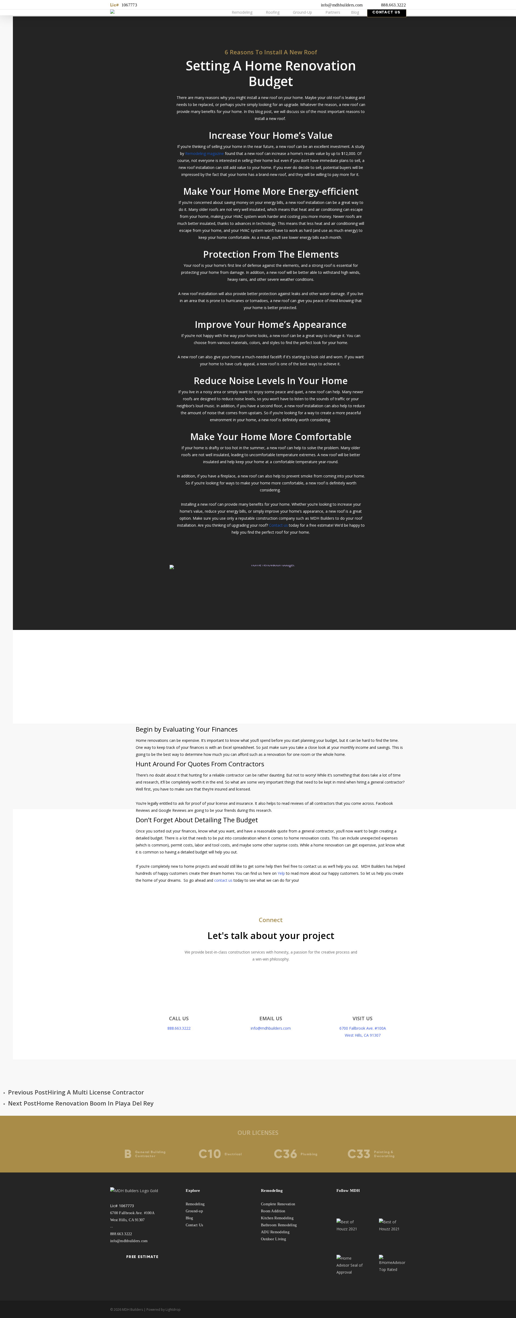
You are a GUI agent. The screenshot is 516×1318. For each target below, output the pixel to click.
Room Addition (273, 1211)
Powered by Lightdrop (163, 1309)
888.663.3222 (393, 5)
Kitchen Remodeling (277, 1218)
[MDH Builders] (121, 12)
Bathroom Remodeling (279, 1225)
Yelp (281, 873)
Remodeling (195, 1204)
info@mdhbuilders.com (342, 5)
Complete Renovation (278, 1204)
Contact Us (194, 1225)
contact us (223, 880)
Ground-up (194, 1211)
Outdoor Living (273, 1239)
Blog (189, 1218)
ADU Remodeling (275, 1232)
